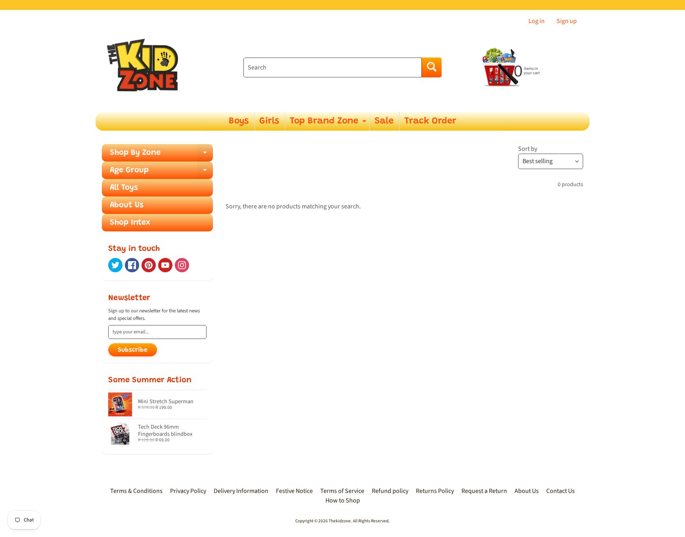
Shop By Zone (161, 155)
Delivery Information (241, 491)
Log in (536, 21)
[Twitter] (115, 265)
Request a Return (484, 491)
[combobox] (332, 67)
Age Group (161, 172)
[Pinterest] (149, 265)
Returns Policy (435, 491)
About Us (127, 205)
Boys (239, 121)
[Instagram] (182, 265)
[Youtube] (165, 265)
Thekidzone (340, 521)
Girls (269, 121)
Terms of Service (342, 491)
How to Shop (342, 500)
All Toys (124, 188)
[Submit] (432, 67)
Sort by (527, 148)
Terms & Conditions (136, 491)
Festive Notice (294, 491)
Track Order (430, 121)
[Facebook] (132, 265)
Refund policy (390, 491)
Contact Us (560, 491)
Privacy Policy (188, 491)
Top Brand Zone (329, 124)
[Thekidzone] (144, 68)
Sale (384, 121)
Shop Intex (130, 223)
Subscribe (132, 350)
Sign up (567, 21)
